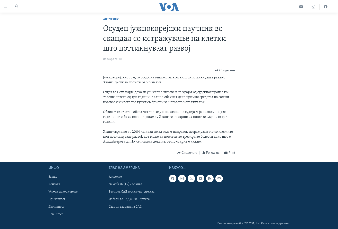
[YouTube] (301, 7)
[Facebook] (326, 7)
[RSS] (210, 178)
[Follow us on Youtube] (200, 178)
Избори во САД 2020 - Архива (129, 199)
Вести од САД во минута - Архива (132, 191)
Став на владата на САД (125, 206)
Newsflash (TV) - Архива (125, 184)
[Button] (225, 70)
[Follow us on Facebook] (172, 178)
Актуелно (111, 19)
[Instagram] (313, 7)
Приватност (57, 199)
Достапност (56, 206)
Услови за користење (63, 191)
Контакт (54, 184)
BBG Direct (56, 214)
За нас (53, 176)
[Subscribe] (219, 178)
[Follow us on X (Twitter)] (191, 178)
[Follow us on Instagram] (182, 178)
